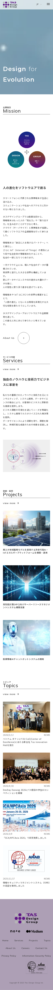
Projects (33, 940)
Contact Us (41, 948)
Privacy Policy (9, 955)
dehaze (48, 4)
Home (5, 940)
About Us (11, 948)
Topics (47, 940)
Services (18, 940)
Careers (25, 948)
